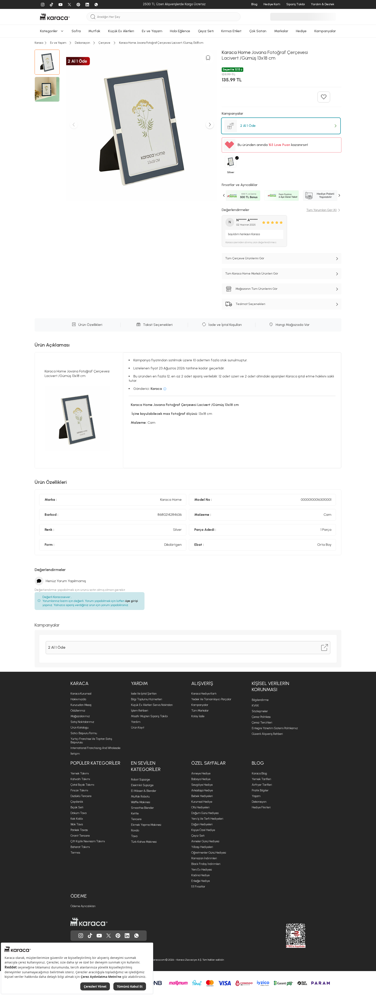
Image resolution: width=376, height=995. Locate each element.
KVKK (255, 705)
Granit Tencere (80, 836)
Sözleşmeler (260, 711)
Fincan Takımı (79, 790)
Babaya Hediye (200, 779)
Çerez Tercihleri (262, 722)
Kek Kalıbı (76, 819)
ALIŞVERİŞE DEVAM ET (187, 73)
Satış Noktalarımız (82, 722)
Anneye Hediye (200, 773)
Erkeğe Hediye (200, 881)
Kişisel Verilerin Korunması (270, 686)
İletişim (75, 753)
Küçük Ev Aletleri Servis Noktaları (152, 705)
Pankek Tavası (79, 830)
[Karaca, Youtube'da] (99, 935)
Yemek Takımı (79, 773)
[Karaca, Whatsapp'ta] (136, 935)
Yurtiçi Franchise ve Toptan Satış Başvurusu (91, 740)
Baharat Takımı (80, 847)
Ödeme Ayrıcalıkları (83, 906)
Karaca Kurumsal (80, 693)
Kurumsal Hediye (201, 802)
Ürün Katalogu (79, 727)
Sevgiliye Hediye (202, 785)
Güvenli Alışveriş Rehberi (267, 734)
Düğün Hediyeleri (202, 824)
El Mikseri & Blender (143, 791)
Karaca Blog (259, 773)
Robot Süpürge (140, 779)
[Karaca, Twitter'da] (108, 935)
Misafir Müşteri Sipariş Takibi (149, 716)
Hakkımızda (78, 699)
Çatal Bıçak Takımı (82, 785)
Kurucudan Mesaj (80, 705)
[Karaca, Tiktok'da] (90, 935)
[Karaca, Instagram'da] (80, 935)
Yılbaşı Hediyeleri (202, 847)
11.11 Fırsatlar (198, 886)
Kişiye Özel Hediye (203, 830)
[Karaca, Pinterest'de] (117, 935)
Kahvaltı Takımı (80, 779)
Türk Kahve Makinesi (144, 842)
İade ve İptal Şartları (144, 693)
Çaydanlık (76, 802)
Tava (134, 836)
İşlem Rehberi (139, 710)
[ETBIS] (288, 935)
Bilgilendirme (260, 700)
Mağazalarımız (80, 716)
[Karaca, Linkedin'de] (127, 935)
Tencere (136, 819)
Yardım (139, 683)
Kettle (135, 813)
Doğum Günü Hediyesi (205, 813)
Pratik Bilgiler (260, 790)
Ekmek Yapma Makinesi (146, 825)
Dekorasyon (259, 802)
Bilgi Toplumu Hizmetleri (146, 699)
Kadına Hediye (200, 875)
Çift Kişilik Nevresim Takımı (87, 841)
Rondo (135, 830)
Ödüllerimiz (77, 710)
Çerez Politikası (261, 717)
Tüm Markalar (200, 710)
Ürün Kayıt (137, 727)
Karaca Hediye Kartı (204, 693)
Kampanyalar (199, 705)
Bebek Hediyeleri (202, 796)
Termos (75, 852)
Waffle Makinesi (140, 802)
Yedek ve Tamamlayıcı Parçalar (211, 699)
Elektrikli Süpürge (142, 785)
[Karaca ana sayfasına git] (88, 922)
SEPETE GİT (188, 84)
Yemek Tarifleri (261, 779)
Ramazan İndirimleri (204, 858)
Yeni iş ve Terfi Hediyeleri (207, 819)
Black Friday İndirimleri (205, 864)
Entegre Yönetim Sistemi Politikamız (275, 728)
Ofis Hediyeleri (200, 807)
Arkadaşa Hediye (202, 790)
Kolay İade (197, 716)
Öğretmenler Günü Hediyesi (208, 852)
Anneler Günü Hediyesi (205, 841)
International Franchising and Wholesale (95, 748)
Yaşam (256, 796)
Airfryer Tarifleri (262, 785)
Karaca (79, 683)
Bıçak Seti (76, 807)
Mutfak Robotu (140, 796)
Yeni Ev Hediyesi (201, 869)
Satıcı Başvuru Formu (83, 733)
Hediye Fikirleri (261, 807)
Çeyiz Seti (198, 836)
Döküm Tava (78, 813)
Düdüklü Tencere (80, 796)
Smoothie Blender (142, 808)
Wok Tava (76, 824)
